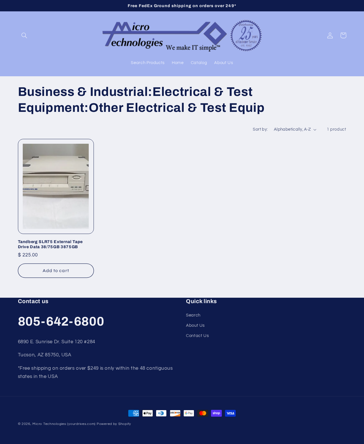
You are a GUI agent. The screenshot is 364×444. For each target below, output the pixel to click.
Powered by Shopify (114, 424)
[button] (24, 35)
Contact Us (197, 336)
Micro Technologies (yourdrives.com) (64, 424)
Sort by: (260, 129)
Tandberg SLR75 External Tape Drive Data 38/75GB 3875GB (50, 244)
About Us (195, 325)
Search (193, 315)
